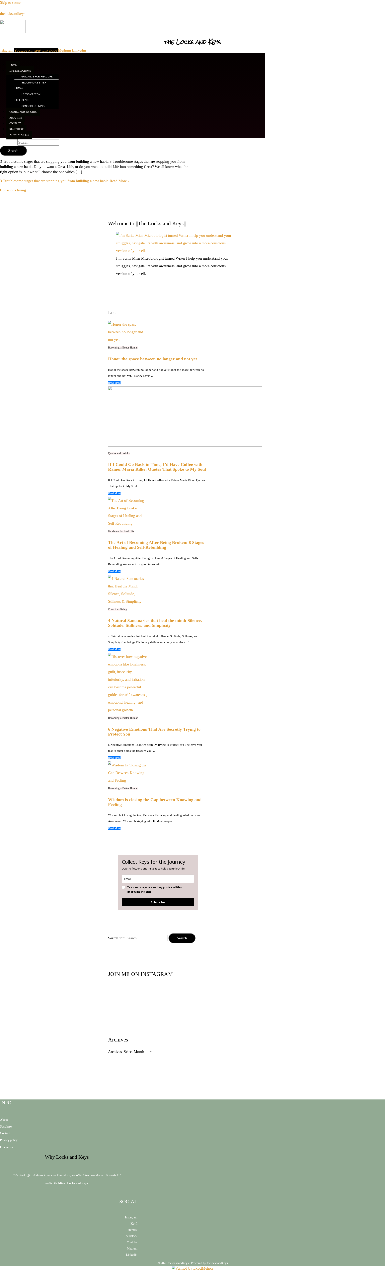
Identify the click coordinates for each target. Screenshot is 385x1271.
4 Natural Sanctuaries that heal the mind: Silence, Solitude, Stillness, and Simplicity (155, 623)
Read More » (65, 181)
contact (15, 123)
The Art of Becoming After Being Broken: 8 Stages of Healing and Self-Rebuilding (156, 545)
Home (13, 65)
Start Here (16, 129)
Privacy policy (9, 1140)
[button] (135, 71)
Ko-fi (134, 1223)
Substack (131, 1236)
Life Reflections (20, 70)
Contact (5, 1133)
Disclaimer (6, 1147)
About (4, 1119)
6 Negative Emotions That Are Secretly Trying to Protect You (154, 732)
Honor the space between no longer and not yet (152, 359)
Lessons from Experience (27, 97)
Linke (129, 1254)
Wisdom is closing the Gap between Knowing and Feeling (155, 802)
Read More (114, 382)
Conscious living (33, 106)
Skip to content (11, 2)
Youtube (132, 1242)
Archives (115, 1052)
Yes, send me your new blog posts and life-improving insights (154, 889)
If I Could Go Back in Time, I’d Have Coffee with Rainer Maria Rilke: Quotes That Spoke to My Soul (157, 467)
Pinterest (132, 1229)
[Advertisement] (192, 35)
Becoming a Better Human (30, 85)
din (135, 1254)
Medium (132, 1248)
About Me (15, 117)
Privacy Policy (19, 135)
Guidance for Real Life (37, 76)
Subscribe (158, 902)
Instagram (131, 1217)
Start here (6, 1126)
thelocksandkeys (12, 13)
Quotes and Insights (23, 112)
